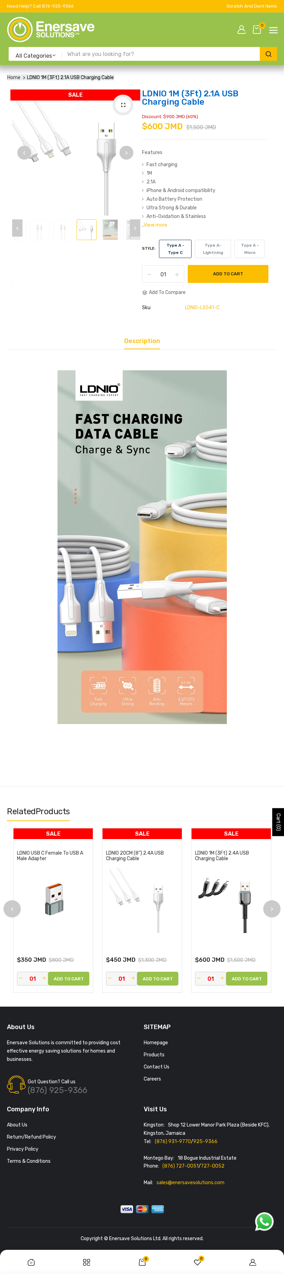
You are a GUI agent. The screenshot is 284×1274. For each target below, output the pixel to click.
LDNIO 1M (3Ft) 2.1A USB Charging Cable (190, 98)
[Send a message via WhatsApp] (264, 1222)
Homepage (156, 1043)
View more (155, 225)
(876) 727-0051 (180, 1166)
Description (142, 341)
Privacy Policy (22, 1149)
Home (13, 77)
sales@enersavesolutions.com (190, 1183)
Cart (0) (278, 822)
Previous (24, 153)
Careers (152, 1079)
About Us (17, 1125)
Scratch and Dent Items (252, 6)
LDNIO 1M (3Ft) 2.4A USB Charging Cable (222, 856)
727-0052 (212, 1166)
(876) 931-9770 (173, 1141)
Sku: (146, 307)
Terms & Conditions (29, 1161)
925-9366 (205, 1141)
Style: (149, 248)
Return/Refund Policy (31, 1137)
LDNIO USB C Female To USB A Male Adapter (50, 856)
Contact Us (156, 1067)
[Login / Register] (243, 30)
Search (268, 54)
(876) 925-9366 (57, 1090)
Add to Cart (228, 273)
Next (126, 153)
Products (154, 1055)
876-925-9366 (58, 6)
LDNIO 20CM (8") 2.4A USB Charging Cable (135, 856)
